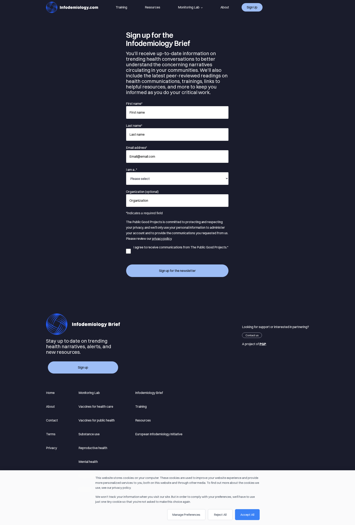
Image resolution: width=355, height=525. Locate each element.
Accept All (247, 515)
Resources (152, 7)
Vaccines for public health (96, 420)
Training (121, 7)
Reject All (220, 515)
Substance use (89, 434)
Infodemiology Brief (149, 393)
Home (50, 393)
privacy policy (161, 238)
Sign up (252, 7)
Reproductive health (92, 448)
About (224, 7)
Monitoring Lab (188, 7)
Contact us (252, 335)
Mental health (88, 462)
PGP (262, 344)
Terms (50, 434)
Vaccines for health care (95, 406)
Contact (52, 420)
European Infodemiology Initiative (158, 434)
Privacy (51, 448)
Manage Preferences (186, 515)
